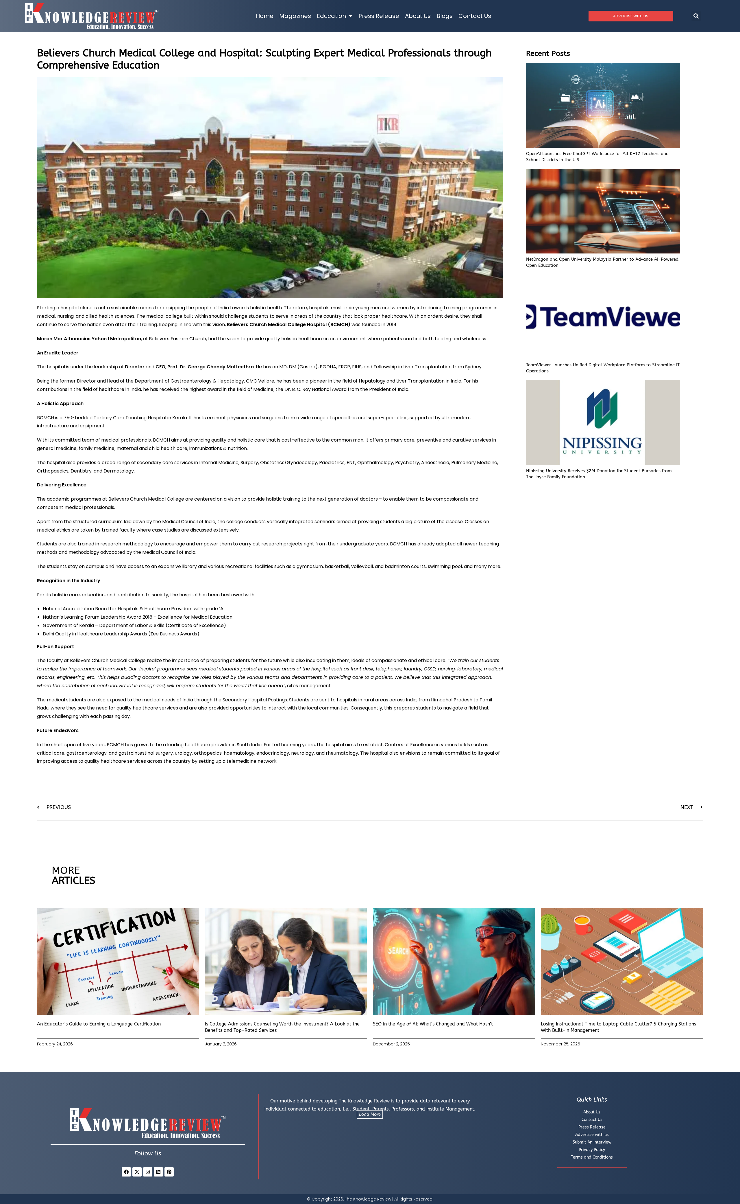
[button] (696, 16)
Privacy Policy (592, 1149)
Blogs (444, 16)
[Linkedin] (158, 1172)
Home (264, 16)
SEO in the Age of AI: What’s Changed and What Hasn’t (433, 1024)
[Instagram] (147, 1172)
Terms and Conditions (592, 1157)
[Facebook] (126, 1172)
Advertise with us (592, 1134)
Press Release (378, 16)
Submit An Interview (592, 1142)
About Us (418, 16)
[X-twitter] (137, 1172)
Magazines (295, 16)
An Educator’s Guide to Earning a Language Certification (99, 1024)
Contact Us (474, 16)
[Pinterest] (169, 1172)
